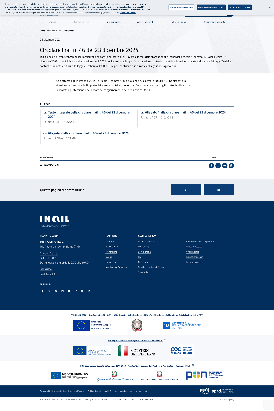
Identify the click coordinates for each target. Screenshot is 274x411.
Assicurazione (111, 246)
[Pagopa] (204, 391)
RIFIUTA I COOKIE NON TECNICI (211, 7)
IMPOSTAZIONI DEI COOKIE (181, 7)
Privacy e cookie (193, 262)
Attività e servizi (81, 22)
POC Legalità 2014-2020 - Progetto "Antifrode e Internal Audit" (135, 340)
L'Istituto (109, 241)
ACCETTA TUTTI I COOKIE (240, 7)
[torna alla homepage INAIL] (55, 221)
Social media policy (226, 399)
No (218, 189)
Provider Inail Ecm (194, 257)
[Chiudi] (269, 7)
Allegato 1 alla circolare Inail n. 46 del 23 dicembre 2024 (183, 112)
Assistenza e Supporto (116, 267)
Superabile (143, 272)
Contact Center (49, 253)
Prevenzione (111, 251)
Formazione (110, 262)
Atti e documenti (145, 22)
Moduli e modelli (146, 241)
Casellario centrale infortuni (151, 267)
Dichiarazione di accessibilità (99, 391)
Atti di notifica (192, 251)
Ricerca (108, 257)
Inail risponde (46, 269)
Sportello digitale (48, 274)
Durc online (143, 246)
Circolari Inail (68, 30)
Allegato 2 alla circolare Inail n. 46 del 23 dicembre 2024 (86, 133)
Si (186, 189)
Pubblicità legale (178, 22)
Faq (139, 257)
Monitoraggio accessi (123, 391)
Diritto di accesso (194, 246)
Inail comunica (113, 22)
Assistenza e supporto (214, 22)
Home (42, 30)
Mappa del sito (142, 391)
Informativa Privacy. (128, 12)
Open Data (143, 262)
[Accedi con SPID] (223, 391)
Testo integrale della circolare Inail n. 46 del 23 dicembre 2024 (86, 114)
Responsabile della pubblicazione (53, 391)
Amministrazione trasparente (200, 241)
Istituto (52, 22)
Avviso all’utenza (77, 391)
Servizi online (144, 251)
